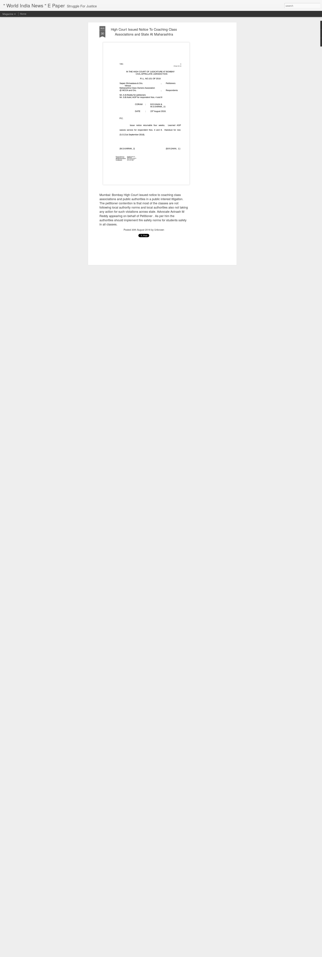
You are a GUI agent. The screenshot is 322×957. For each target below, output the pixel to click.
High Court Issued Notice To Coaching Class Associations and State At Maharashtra (144, 32)
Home (23, 13)
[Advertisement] (207, 79)
